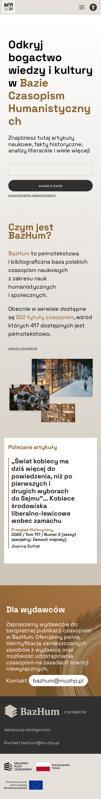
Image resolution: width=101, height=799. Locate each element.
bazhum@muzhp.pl (58, 680)
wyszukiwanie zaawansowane (32, 195)
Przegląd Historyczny (32, 530)
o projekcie (75, 711)
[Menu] (82, 7)
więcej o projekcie (22, 348)
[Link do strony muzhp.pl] (8, 7)
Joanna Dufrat (25, 546)
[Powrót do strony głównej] (32, 712)
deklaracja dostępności (27, 729)
